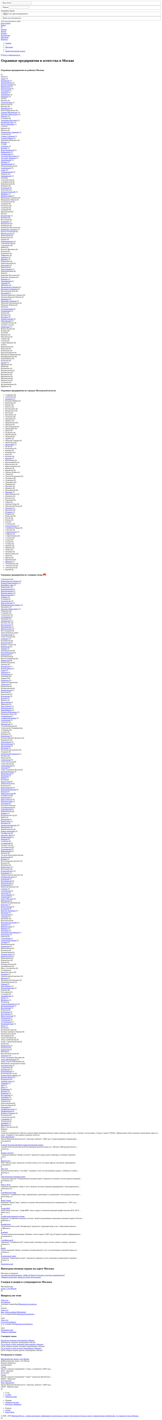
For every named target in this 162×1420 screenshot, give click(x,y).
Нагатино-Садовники (9, 289)
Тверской (4, 93)
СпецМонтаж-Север (8, 1192)
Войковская (5, 647)
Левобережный (6, 164)
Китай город (5, 821)
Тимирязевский (7, 172)
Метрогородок (6, 233)
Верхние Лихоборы (8, 911)
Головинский (6, 154)
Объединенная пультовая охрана (13, 1177)
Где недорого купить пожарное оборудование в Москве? (22, 1344)
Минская (4, 978)
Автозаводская (6, 635)
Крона (3, 1248)
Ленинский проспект (9, 825)
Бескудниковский (7, 150)
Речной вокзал (6, 668)
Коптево (4, 162)
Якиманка (4, 96)
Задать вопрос (35, 1277)
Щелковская (5, 724)
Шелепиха (5, 1000)
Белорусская (5, 643)
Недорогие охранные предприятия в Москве (17, 1340)
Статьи (8, 1410)
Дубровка (4, 917)
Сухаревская (5, 843)
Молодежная (5, 702)
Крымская (4, 1093)
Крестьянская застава (9, 923)
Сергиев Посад (11, 526)
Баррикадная (5, 857)
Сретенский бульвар (8, 940)
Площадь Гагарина (8, 1113)
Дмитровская (6, 742)
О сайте (8, 1395)
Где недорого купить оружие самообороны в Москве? (21, 1348)
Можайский (5, 108)
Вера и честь (5, 1185)
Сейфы (26, 1275)
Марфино (4, 194)
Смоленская (5, 720)
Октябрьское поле (7, 877)
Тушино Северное (8, 136)
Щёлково (8, 562)
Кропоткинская (7, 595)
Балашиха (9, 399)
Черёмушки (5, 327)
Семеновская (6, 716)
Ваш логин (7, 3)
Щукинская (5, 901)
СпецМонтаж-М (7, 1240)
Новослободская (7, 793)
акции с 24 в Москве (8, 1289)
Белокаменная (6, 1071)
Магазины (5, 37)
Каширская (5, 655)
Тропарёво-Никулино (9, 120)
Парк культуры (6, 603)
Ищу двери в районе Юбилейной (13, 1312)
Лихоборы (5, 1097)
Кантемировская (7, 653)
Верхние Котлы (7, 1077)
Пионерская (5, 1018)
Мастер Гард (5, 1161)
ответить (33, 1304)
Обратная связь (11, 1397)
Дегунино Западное (8, 158)
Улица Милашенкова (9, 1059)
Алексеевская (6, 809)
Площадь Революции (9, 712)
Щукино (4, 142)
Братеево (4, 279)
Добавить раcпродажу (9, 1277)
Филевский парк (7, 1024)
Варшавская (5, 1046)
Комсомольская (6, 589)
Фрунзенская (6, 625)
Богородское (5, 216)
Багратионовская (7, 1006)
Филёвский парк (7, 122)
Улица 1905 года (7, 899)
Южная (3, 778)
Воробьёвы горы (7, 585)
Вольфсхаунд (6, 1224)
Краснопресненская (8, 790)
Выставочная (6, 1008)
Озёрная (4, 984)
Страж (3, 1367)
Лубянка (4, 597)
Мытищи (8, 492)
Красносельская (7, 591)
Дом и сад (6, 55)
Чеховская (4, 776)
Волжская (4, 913)
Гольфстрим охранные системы (13, 1216)
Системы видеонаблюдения (11, 1275)
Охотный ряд (6, 601)
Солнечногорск (11, 532)
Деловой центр (6, 954)
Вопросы (4, 39)
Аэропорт (4, 146)
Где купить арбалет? (8, 1322)
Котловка (4, 317)
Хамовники (5, 95)
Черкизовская (6, 627)
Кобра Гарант (6, 1200)
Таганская (4, 803)
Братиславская (6, 907)
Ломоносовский (7, 319)
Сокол (3, 170)
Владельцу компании (13, 1404)
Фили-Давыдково (7, 124)
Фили (3, 1026)
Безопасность (15, 55)
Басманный (5, 81)
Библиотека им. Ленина (10, 581)
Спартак (4, 889)
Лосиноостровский (8, 192)
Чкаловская (5, 946)
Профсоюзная (6, 837)
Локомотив (5, 1099)
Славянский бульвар (8, 718)
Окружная (5, 930)
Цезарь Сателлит (7, 1153)
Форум (3, 31)
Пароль (5, 7)
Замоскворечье (6, 83)
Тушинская (5, 897)
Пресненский (6, 89)
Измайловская (6, 690)
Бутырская (5, 909)
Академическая (6, 807)
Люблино (4, 257)
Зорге (3, 1087)
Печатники (5, 265)
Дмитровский (6, 160)
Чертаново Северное (8, 301)
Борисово (4, 905)
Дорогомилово (6, 102)
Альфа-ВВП (5, 1208)
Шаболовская (6, 851)
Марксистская (6, 956)
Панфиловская (6, 1111)
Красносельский (7, 85)
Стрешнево (5, 1119)
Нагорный (5, 293)
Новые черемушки (8, 831)
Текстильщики (6, 269)
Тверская (4, 672)
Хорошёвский (6, 176)
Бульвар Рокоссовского (9, 583)
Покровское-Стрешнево (10, 132)
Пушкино (9, 512)
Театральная (5, 674)
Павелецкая (5, 666)
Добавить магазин (12, 1402)
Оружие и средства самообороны (51, 1275)
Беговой (4, 148)
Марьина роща (6, 196)
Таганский (5, 91)
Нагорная (4, 748)
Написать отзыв (24, 1277)
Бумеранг (4, 1232)
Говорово (4, 974)
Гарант (3, 1375)
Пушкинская (5, 885)
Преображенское (7, 241)
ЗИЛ (2, 1085)
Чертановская (6, 774)
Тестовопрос (5, 1302)
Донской (4, 283)
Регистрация (5, 23)
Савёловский (6, 168)
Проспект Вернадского (9, 114)
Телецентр (5, 1056)
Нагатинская (5, 746)
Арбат (3, 79)
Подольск (9, 508)
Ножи (34, 1275)
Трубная (4, 942)
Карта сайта (9, 1412)
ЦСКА (3, 998)
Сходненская (6, 891)
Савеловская (5, 760)
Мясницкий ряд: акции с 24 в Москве (15, 1359)
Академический (7, 309)
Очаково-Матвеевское (9, 112)
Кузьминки (5, 873)
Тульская (4, 768)
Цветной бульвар (7, 772)
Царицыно (5, 299)
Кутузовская (5, 1014)
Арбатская (5, 684)
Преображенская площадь (10, 605)
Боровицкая (5, 736)
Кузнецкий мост (7, 871)
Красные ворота (7, 593)
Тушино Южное (7, 138)
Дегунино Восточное (9, 156)
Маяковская (5, 660)
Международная (7, 1016)
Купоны (4, 33)
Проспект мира (6, 801)
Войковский (5, 152)
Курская (4, 698)
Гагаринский (6, 311)
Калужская (5, 819)
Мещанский (5, 87)
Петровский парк (7, 988)
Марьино (4, 259)
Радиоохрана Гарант (8, 1256)
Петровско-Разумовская (10, 754)
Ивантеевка (9, 444)
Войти (3, 25)
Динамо (4, 649)
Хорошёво (5, 1123)
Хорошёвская (6, 996)
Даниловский (6, 281)
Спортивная (5, 617)
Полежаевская (6, 881)
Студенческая (6, 1022)
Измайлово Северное (9, 229)
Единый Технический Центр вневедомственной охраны (22, 1145)
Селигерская (5, 938)
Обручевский (6, 321)
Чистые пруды (6, 629)
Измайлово (5, 1089)
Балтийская (5, 1069)
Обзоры (4, 29)
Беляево (4, 813)
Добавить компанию (8, 1332)
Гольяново (5, 222)
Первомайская (6, 710)
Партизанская (6, 708)
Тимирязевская (6, 766)
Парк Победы (6, 706)
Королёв (8, 458)
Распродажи (5, 35)
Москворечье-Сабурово (10, 287)
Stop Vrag (4, 1169)
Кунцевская (5, 696)
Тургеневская (6, 849)
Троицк (4, 362)
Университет (6, 621)
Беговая (4, 859)
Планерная (5, 879)
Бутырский (5, 188)
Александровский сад (9, 1004)
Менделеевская (6, 744)
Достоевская (5, 915)
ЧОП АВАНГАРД (7, 1137)
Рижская (4, 839)
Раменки (4, 116)
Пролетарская (6, 883)
